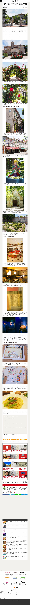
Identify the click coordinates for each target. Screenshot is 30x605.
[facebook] (5, 494)
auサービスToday (2, 598)
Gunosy (1, 592)
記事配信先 (2, 591)
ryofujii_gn (11, 491)
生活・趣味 (4, 482)
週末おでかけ (27, 482)
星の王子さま (12, 482)
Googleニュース (18, 592)
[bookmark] (24, 494)
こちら (14, 492)
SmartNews (9, 592)
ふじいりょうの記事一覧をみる (15, 484)
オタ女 (8, 482)
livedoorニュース (2, 593)
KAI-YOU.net (17, 594)
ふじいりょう (25, 7)
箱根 (23, 482)
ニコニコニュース (18, 593)
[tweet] (10, 494)
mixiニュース (10, 593)
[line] (18, 494)
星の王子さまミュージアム (18, 482)
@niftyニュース (10, 594)
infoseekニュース (2, 594)
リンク (15, 435)
